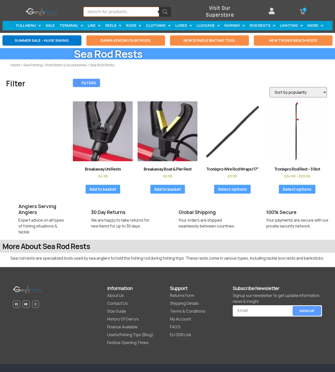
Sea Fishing (32, 64)
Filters (88, 82)
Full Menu (26, 25)
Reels (110, 25)
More (313, 25)
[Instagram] (35, 304)
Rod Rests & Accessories (66, 64)
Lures (181, 25)
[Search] (165, 12)
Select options (232, 189)
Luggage (206, 25)
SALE (50, 25)
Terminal (69, 25)
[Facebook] (16, 304)
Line (92, 25)
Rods (131, 25)
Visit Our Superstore (220, 12)
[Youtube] (26, 304)
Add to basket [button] (103, 189)
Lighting (289, 25)
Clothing (156, 25)
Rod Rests (260, 25)
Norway (232, 25)
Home (15, 64)
